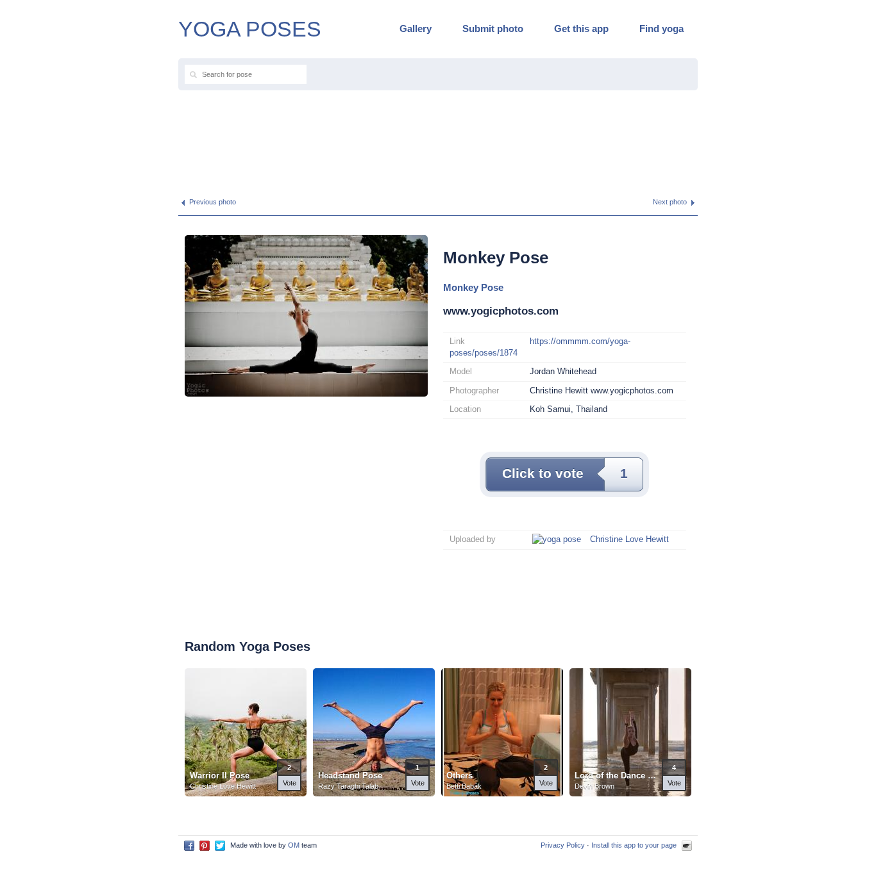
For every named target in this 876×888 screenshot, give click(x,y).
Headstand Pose (350, 775)
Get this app (581, 28)
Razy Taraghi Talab (348, 786)
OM (293, 845)
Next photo (670, 202)
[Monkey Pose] (306, 315)
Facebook (189, 846)
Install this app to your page (634, 845)
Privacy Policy (563, 845)
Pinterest (204, 846)
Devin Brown (594, 786)
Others (459, 775)
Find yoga (661, 28)
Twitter (220, 846)
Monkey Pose (473, 287)
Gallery (416, 28)
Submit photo (492, 28)
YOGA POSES (249, 29)
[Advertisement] (438, 138)
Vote (289, 783)
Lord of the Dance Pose (617, 775)
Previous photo (212, 202)
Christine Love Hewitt (629, 539)
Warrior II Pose (219, 775)
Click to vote (565, 473)
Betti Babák (464, 786)
